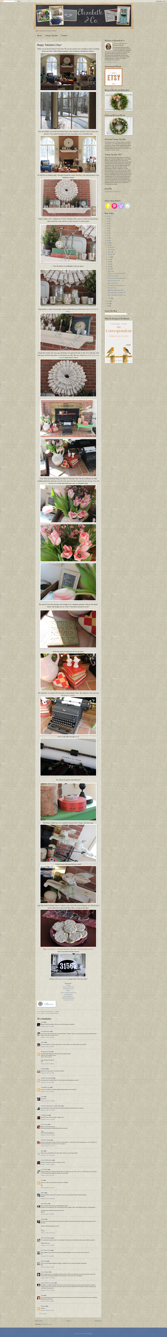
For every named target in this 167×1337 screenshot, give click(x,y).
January (110, 298)
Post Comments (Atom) (46, 1324)
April (109, 266)
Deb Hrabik (44, 1261)
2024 (108, 218)
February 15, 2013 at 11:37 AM (48, 1146)
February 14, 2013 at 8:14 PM (47, 1037)
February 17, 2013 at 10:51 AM (48, 1233)
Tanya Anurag (44, 1124)
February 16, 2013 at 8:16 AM (47, 1175)
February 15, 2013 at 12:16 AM (48, 1119)
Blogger (90, 1333)
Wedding (52, 1013)
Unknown (43, 1306)
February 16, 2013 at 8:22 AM (47, 1187)
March (109, 269)
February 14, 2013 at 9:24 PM (47, 1091)
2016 (108, 238)
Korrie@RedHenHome (46, 1160)
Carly (42, 1096)
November (110, 249)
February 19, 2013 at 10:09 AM (48, 1278)
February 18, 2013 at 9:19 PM (47, 1267)
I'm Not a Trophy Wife (68, 987)
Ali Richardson (44, 1115)
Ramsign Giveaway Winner (114, 280)
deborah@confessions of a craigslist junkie (51, 1106)
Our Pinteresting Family (47, 1078)
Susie (42, 1022)
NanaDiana (43, 1068)
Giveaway (47, 1013)
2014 (108, 243)
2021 (108, 226)
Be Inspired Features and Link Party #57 (116, 278)
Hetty (42, 1151)
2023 (108, 221)
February (110, 271)
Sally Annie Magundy (46, 1238)
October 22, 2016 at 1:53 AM (47, 1310)
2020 (108, 228)
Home (39, 35)
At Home (43, 1013)
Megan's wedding (69, 695)
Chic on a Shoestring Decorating (68, 992)
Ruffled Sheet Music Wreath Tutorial (116, 290)
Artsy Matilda (44, 1169)
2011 (108, 303)
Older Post (98, 1321)
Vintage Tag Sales (51, 35)
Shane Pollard (44, 1203)
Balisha (43, 1192)
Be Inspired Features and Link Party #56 (116, 285)
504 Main (68, 985)
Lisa (42, 1180)
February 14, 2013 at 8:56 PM (47, 1063)
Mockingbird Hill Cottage (68, 998)
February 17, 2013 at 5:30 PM (47, 1245)
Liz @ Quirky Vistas (46, 1250)
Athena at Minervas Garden (47, 1283)
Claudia (43, 1219)
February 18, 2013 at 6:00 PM (47, 1256)
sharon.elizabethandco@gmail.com (113, 191)
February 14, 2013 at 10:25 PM (47, 1110)
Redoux (68, 990)
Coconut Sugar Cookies (113, 276)
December (110, 247)
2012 (108, 301)
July (109, 259)
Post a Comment (43, 1313)
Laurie (42, 1042)
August (109, 257)
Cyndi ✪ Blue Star (45, 1087)
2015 (108, 240)
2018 (108, 233)
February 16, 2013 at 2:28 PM (47, 1214)
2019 (108, 230)
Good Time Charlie (45, 1140)
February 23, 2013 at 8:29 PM (47, 1301)
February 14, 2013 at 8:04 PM (47, 1026)
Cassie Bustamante (45, 1031)
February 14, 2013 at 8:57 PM (47, 1073)
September (110, 254)
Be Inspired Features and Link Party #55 (116, 292)
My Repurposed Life (68, 988)
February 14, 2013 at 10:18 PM (47, 1101)
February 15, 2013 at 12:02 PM (47, 1155)
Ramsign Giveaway (62, 979)
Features (64, 35)
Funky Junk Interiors (68, 996)
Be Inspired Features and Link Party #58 (116, 273)
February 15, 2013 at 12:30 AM (48, 1135)
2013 (108, 245)
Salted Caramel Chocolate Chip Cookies (117, 295)
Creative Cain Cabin (68, 1000)
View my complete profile (110, 62)
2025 (108, 216)
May (109, 264)
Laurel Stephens (45, 1272)
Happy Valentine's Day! (113, 283)
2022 (108, 223)
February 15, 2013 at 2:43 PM (47, 1164)
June (109, 261)
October (110, 252)
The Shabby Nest (68, 994)
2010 (108, 306)
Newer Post (38, 1321)
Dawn (42, 1295)
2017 (108, 235)
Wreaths (56, 1013)
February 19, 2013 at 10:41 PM (47, 1290)
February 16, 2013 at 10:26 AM (48, 1198)
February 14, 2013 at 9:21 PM (47, 1082)
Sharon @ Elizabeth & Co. (48, 1011)
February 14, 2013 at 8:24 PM (47, 1046)
